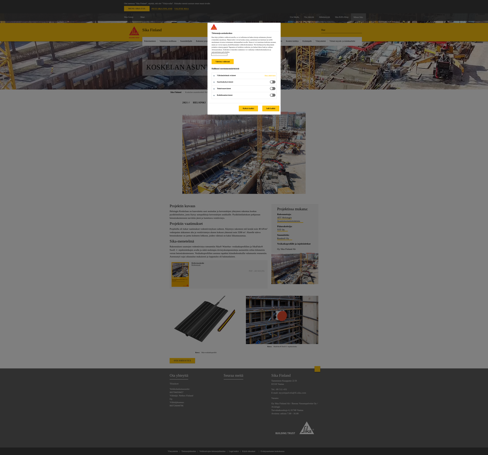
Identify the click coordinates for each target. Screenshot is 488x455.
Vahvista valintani (223, 62)
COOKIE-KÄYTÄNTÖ (219, 54)
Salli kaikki (270, 108)
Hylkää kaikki (248, 108)
